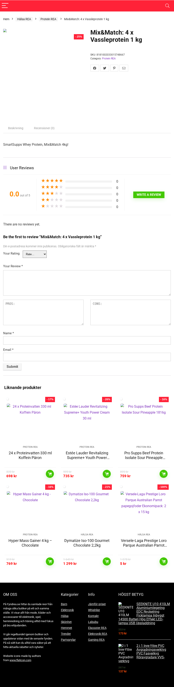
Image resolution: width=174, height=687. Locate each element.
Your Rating (11, 253)
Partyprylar (68, 639)
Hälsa (65, 616)
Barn (64, 604)
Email (8, 350)
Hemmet (66, 628)
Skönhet (66, 622)
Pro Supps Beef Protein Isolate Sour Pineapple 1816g (143, 458)
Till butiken (50, 474)
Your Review (13, 266)
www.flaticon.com (20, 660)
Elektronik (67, 610)
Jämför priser (97, 604)
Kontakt (93, 616)
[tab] (15, 128)
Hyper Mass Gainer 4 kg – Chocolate (30, 542)
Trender (66, 633)
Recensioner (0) (44, 128)
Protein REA (48, 19)
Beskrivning (15, 128)
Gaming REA (96, 639)
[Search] (167, 5)
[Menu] (5, 5)
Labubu (93, 622)
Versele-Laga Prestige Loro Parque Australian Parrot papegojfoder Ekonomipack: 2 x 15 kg (144, 547)
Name (8, 333)
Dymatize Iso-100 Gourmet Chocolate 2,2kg (86, 542)
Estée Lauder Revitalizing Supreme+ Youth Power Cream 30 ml (87, 458)
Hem (6, 19)
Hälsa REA (24, 19)
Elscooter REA (97, 628)
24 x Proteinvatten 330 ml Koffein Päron (30, 455)
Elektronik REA (97, 633)
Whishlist (94, 610)
